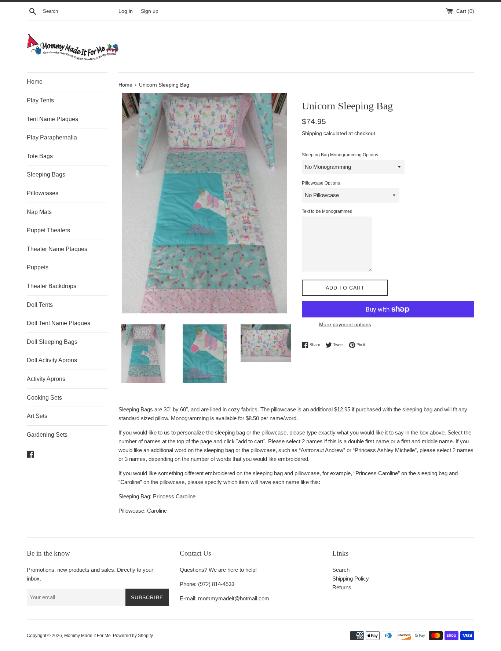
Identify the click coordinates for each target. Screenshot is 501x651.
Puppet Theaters (48, 230)
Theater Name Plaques (57, 249)
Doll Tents (40, 305)
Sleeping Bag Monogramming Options (340, 154)
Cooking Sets (44, 397)
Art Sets (37, 416)
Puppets (37, 267)
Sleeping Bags (46, 174)
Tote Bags (40, 156)
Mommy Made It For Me (87, 635)
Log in (125, 11)
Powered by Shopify (133, 635)
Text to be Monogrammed (327, 211)
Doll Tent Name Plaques (58, 323)
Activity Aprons (46, 379)
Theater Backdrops (51, 286)
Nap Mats (39, 212)
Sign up (149, 11)
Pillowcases (42, 193)
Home (35, 82)
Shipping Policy (350, 578)
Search (341, 570)
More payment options (345, 324)
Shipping (312, 133)
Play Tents (40, 100)
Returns (341, 587)
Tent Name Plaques (52, 119)
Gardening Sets (47, 435)
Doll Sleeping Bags (52, 342)
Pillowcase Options (321, 183)
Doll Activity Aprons (52, 360)
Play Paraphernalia (52, 137)
